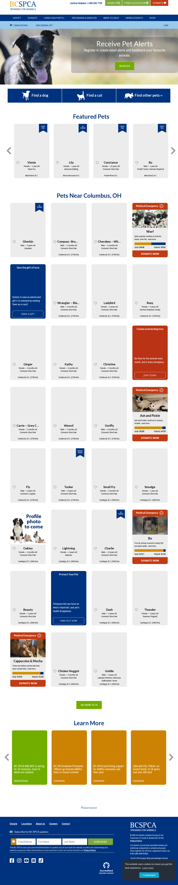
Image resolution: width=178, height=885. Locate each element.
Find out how (68, 620)
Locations (26, 823)
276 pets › (21, 25)
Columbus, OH (44, 25)
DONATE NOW (150, 253)
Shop (152, 17)
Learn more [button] (148, 868)
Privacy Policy (90, 850)
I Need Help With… (54, 17)
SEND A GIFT (28, 314)
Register (124, 66)
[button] (113, 3)
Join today (150, 375)
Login (166, 25)
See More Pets (89, 705)
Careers (53, 823)
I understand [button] (149, 875)
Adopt (17, 17)
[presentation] (9, 151)
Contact (66, 823)
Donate (32, 17)
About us (40, 823)
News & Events (134, 17)
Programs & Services (84, 17)
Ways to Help (111, 17)
